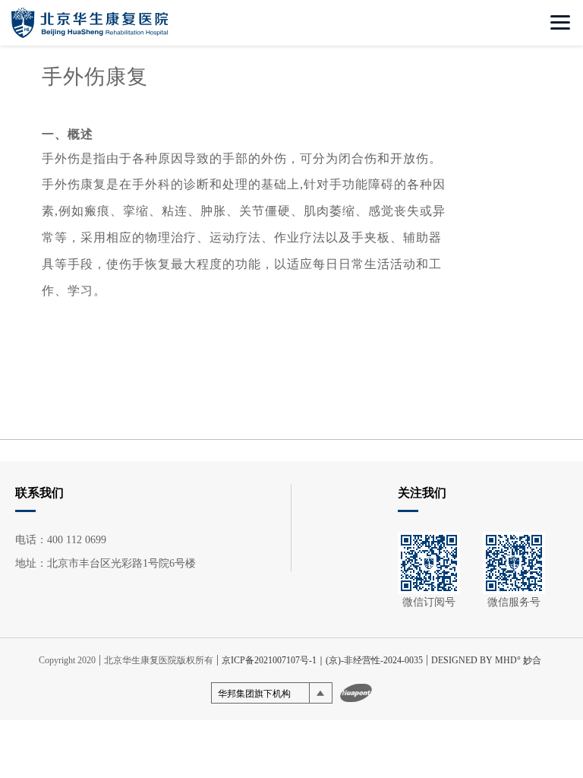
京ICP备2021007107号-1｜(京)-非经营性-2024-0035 (322, 660)
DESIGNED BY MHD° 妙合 (486, 660)
